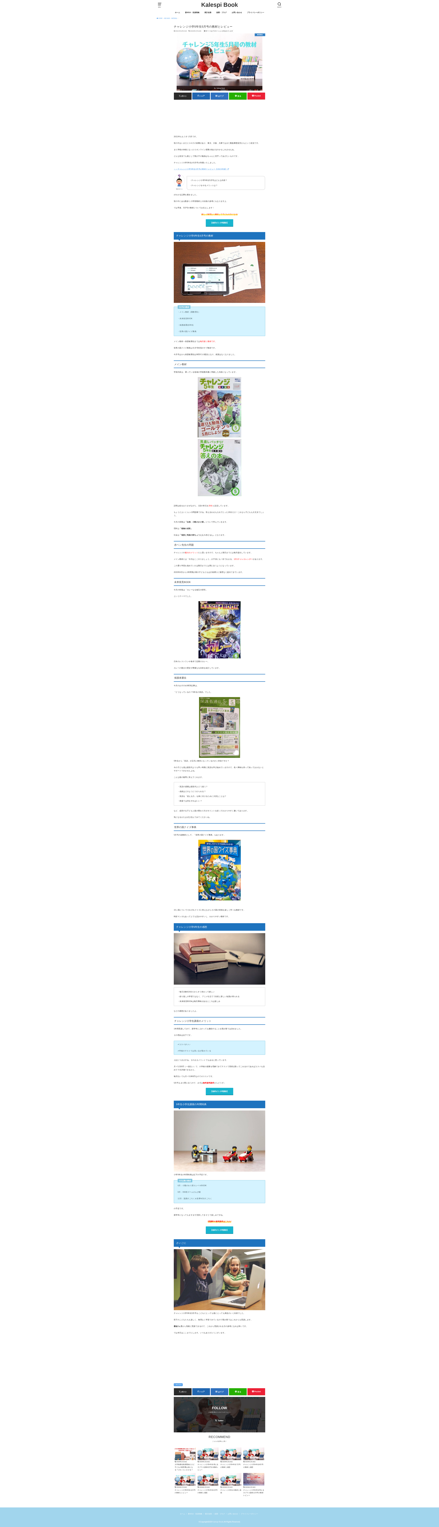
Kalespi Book (219, 4)
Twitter (221, 1421)
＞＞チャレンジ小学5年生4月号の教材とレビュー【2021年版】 (200, 169)
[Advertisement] (219, 117)
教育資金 (179, 1384)
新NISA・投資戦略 (192, 12)
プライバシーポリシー (255, 12)
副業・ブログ (221, 12)
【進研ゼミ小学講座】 (219, 223)
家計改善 (208, 12)
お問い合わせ (237, 12)
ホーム (177, 12)
